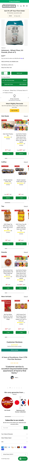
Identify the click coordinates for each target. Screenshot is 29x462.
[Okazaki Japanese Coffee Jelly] (8, 171)
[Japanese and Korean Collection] (20, 402)
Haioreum (3, 47)
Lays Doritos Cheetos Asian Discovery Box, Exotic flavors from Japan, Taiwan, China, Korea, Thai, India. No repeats (21, 138)
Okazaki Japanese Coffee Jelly (8, 180)
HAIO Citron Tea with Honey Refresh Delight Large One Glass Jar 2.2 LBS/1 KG (21, 227)
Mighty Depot (6, 458)
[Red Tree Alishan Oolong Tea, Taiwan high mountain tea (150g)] (8, 305)
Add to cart (19, 73)
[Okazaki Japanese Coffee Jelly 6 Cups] (21, 171)
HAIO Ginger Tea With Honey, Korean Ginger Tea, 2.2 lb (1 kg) (8, 227)
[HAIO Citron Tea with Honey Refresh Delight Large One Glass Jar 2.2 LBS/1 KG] (21, 215)
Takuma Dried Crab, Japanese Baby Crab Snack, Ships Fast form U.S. (8, 273)
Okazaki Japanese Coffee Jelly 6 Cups (21, 180)
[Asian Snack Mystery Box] (8, 125)
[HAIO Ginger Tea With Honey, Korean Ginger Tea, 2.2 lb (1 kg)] (8, 215)
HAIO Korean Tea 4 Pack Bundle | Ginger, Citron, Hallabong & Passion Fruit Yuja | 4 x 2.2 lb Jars (21, 318)
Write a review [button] (14, 350)
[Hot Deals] (7, 402)
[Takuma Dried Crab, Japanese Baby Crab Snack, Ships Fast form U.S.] (8, 261)
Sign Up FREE (14, 110)
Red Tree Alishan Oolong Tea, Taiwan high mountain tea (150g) (8, 317)
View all (26, 116)
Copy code (17, 16)
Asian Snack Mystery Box (8, 134)
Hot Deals (7, 410)
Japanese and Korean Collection (20, 411)
